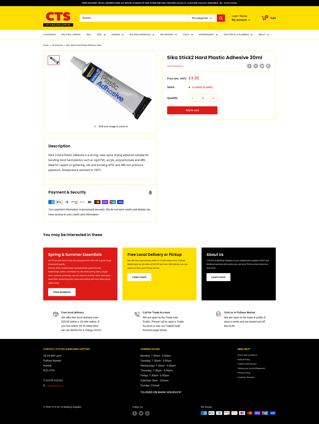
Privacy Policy (244, 373)
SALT (88, 34)
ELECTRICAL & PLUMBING (236, 34)
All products (57, 45)
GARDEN (115, 34)
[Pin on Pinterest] (255, 66)
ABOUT (261, 34)
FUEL (99, 34)
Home (46, 45)
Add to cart (192, 110)
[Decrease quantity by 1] (192, 98)
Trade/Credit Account (247, 364)
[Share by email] (268, 66)
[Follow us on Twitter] (141, 413)
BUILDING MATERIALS (140, 34)
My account (240, 19)
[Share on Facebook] (249, 66)
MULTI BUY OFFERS (70, 34)
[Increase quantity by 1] (213, 98)
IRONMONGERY (206, 34)
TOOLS (186, 34)
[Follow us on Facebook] (134, 413)
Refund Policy (244, 359)
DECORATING (166, 34)
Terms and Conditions (247, 355)
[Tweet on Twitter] (262, 66)
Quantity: (172, 98)
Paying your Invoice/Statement (251, 368)
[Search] (221, 18)
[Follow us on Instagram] (147, 413)
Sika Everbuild (175, 66)
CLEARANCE (49, 34)
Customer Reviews (246, 377)
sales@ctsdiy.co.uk (54, 385)
